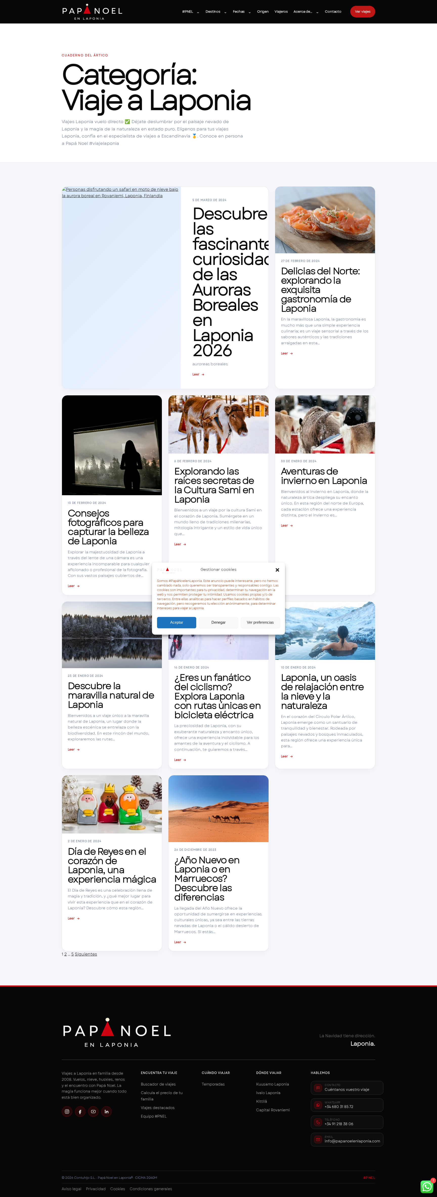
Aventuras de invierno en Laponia (324, 476)
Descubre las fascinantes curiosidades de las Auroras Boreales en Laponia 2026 (242, 282)
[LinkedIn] (106, 1111)
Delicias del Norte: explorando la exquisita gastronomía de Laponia (320, 289)
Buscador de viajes (158, 1084)
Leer (198, 374)
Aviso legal (71, 1188)
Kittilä (261, 1101)
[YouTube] (93, 1111)
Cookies (117, 1188)
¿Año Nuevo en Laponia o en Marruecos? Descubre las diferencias (206, 878)
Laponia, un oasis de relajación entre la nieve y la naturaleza (322, 691)
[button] (277, 569)
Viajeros (281, 11)
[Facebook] (80, 1111)
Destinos (213, 11)
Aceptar (176, 622)
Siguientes (86, 954)
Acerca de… (303, 11)
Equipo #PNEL (154, 1116)
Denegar (218, 622)
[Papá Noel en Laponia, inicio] (92, 12)
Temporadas (213, 1084)
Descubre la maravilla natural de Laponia (111, 695)
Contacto (333, 11)
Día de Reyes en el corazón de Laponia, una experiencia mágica (112, 865)
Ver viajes (362, 11)
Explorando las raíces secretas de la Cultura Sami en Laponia (214, 485)
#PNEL (187, 11)
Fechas (239, 11)
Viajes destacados (158, 1107)
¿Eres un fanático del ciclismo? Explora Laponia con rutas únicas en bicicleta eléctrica (217, 696)
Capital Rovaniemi (273, 1110)
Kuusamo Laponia (272, 1084)
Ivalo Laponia (268, 1092)
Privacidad (96, 1188)
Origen (263, 11)
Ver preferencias (260, 622)
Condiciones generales (151, 1188)
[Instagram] (67, 1111)
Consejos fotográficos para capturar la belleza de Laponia (108, 527)
